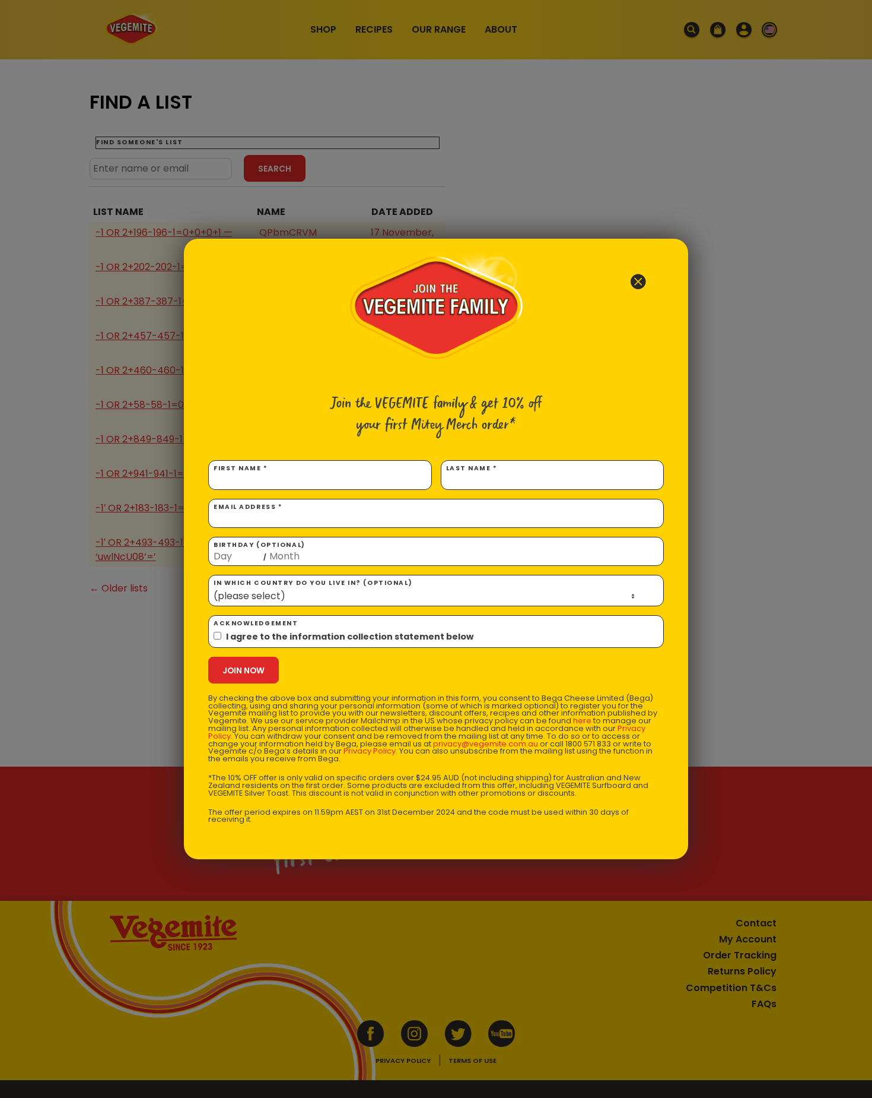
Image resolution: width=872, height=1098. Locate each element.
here (582, 721)
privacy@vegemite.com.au (485, 744)
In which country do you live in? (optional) (313, 582)
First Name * (241, 468)
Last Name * (472, 468)
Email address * (248, 506)
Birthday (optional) (259, 551)
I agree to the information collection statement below (349, 637)
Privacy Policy (369, 751)
